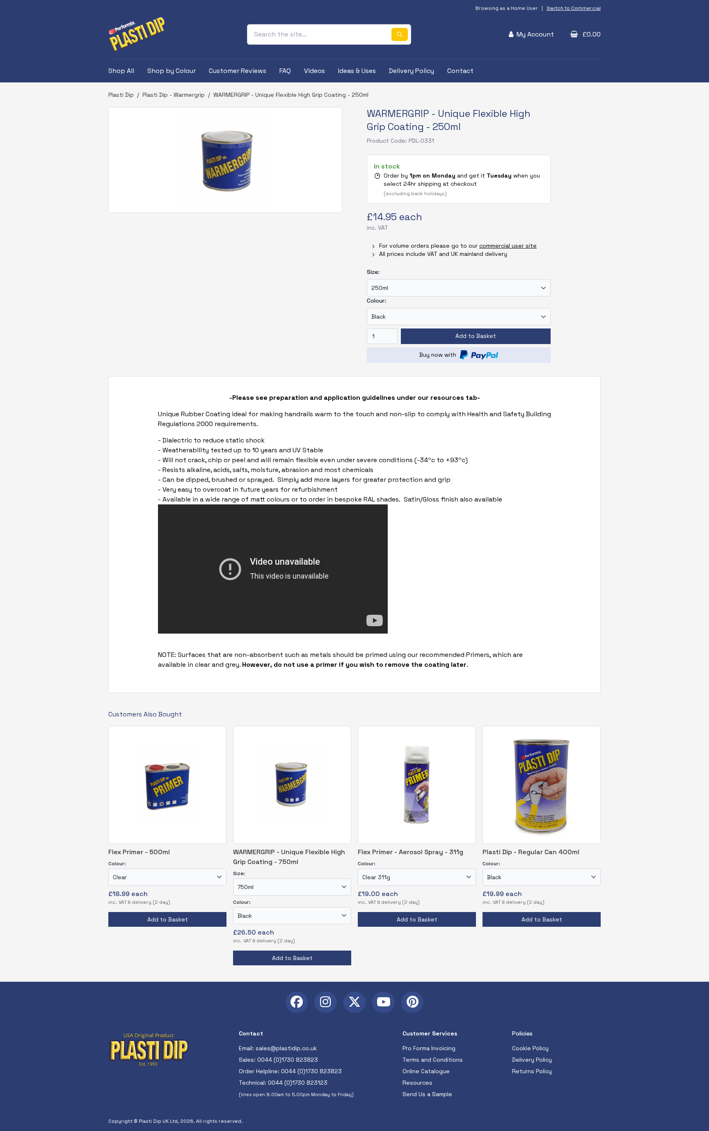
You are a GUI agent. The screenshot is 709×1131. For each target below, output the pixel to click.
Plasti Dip (121, 94)
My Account (535, 34)
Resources (417, 1082)
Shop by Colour (171, 70)
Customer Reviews (237, 70)
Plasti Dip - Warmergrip (173, 94)
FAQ (285, 70)
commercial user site (508, 245)
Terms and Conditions (433, 1059)
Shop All (121, 70)
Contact (460, 70)
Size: (373, 272)
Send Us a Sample (427, 1094)
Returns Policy (532, 1071)
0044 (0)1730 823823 (287, 1059)
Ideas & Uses (357, 70)
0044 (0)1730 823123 (297, 1082)
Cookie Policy (530, 1048)
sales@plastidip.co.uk (286, 1048)
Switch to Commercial (574, 8)
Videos (314, 70)
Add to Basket (475, 336)
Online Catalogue (426, 1071)
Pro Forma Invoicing (429, 1048)
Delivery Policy (411, 70)
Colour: (376, 300)
